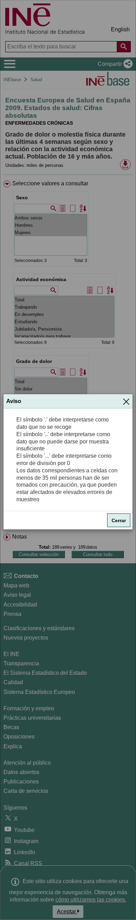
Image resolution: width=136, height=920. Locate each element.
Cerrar (119, 520)
